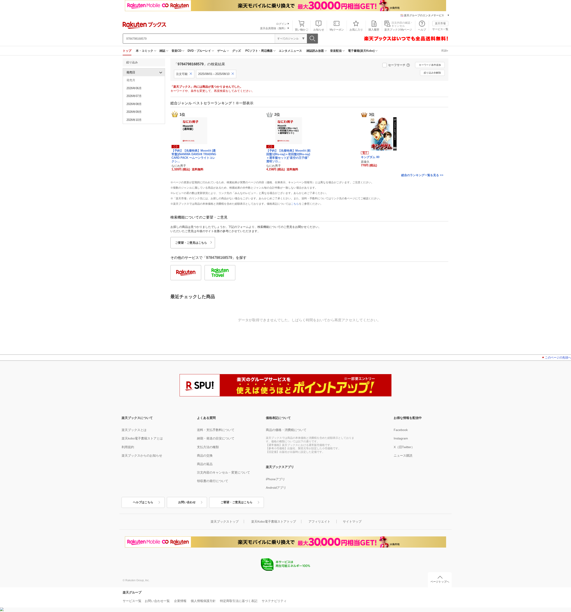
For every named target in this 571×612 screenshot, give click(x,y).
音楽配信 (336, 50)
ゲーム (221, 50)
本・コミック (144, 50)
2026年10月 (134, 120)
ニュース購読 (403, 455)
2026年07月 (134, 96)
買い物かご (301, 29)
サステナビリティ (274, 601)
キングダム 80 (370, 157)
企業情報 (180, 601)
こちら (295, 203)
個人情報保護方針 (203, 601)
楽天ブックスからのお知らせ (142, 455)
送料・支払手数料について (215, 430)
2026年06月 (134, 88)
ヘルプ (422, 29)
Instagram (401, 438)
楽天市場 (440, 23)
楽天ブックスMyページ (398, 29)
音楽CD (176, 50)
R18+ (444, 50)
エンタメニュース (290, 50)
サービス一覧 (440, 29)
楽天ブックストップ (225, 521)
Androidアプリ (276, 487)
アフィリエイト (319, 521)
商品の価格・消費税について (286, 430)
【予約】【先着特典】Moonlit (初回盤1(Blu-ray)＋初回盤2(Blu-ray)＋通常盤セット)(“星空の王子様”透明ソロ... (288, 156)
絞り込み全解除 (432, 72)
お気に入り (356, 29)
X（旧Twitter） (404, 447)
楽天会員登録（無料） (273, 28)
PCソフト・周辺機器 (259, 50)
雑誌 (162, 50)
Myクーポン (337, 29)
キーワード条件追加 (430, 65)
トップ (127, 50)
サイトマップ (352, 521)
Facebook (401, 430)
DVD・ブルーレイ (199, 50)
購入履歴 (373, 29)
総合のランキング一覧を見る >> (422, 175)
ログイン (281, 23)
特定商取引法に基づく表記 (238, 601)
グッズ (236, 50)
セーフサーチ (396, 65)
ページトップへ (439, 581)
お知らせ (318, 29)
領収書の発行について (212, 481)
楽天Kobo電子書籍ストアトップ (273, 521)
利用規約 (128, 447)
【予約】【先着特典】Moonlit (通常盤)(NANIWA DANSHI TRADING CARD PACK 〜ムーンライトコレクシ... (194, 156)
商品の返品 (205, 464)
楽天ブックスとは (134, 430)
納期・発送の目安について (215, 438)
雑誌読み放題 (315, 50)
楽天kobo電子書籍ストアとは (142, 438)
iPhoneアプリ (275, 479)
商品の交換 (205, 455)
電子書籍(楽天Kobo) (361, 50)
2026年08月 (134, 104)
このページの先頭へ (558, 357)
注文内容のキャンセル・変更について (223, 472)
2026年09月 (134, 111)
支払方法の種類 (208, 447)
